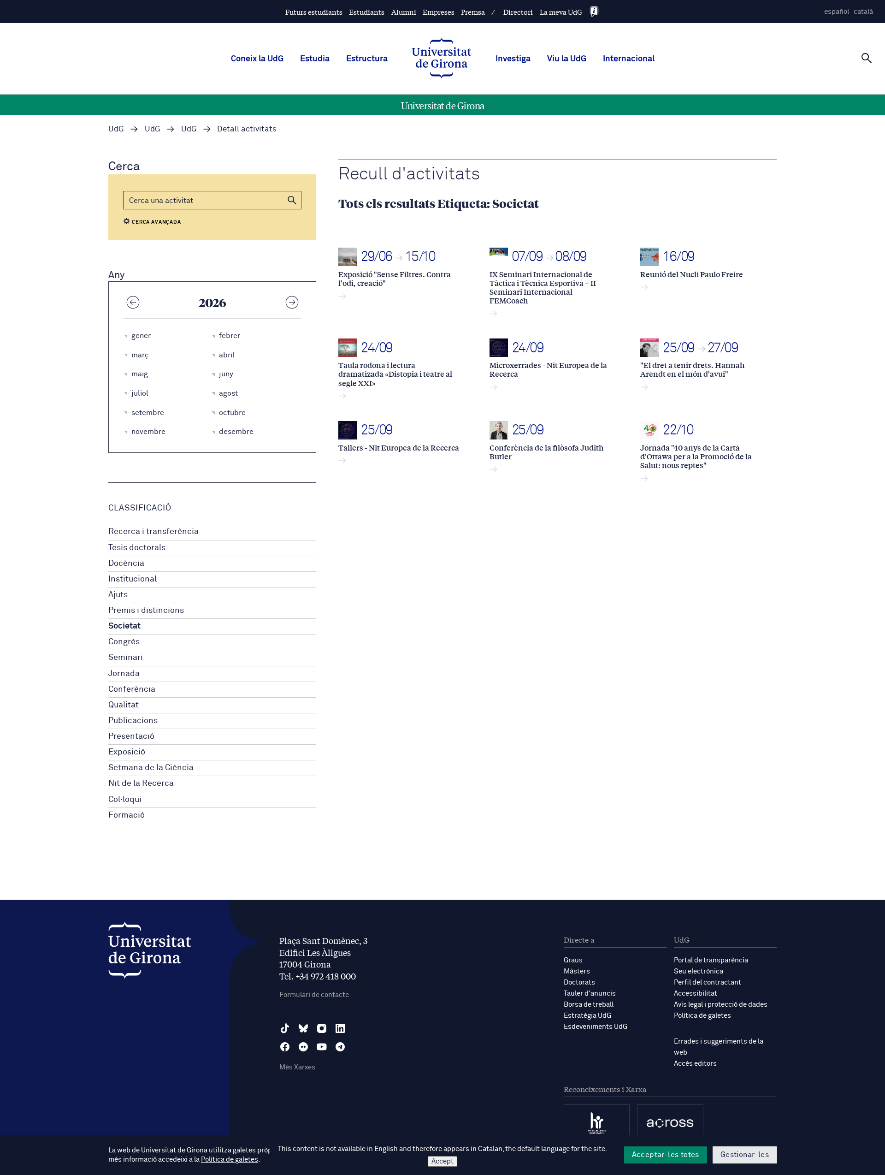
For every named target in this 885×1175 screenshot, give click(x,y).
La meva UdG (561, 11)
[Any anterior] (133, 302)
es (836, 11)
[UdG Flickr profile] (303, 1046)
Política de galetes (702, 1015)
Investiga (513, 59)
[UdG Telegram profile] (340, 1046)
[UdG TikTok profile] (284, 1028)
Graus (573, 960)
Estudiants (366, 11)
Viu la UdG (566, 59)
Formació (126, 815)
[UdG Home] (442, 59)
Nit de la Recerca (141, 783)
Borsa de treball (589, 1004)
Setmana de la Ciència (151, 768)
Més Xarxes (297, 1067)
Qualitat (123, 705)
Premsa (473, 11)
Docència (126, 563)
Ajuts (118, 595)
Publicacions (133, 721)
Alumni (403, 11)
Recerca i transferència (153, 532)
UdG (116, 129)
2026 (212, 302)
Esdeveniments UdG (595, 1026)
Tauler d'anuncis (590, 993)
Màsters (577, 971)
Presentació (131, 736)
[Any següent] (292, 302)
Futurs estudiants (313, 11)
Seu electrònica (698, 971)
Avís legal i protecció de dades (720, 1004)
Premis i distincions (146, 610)
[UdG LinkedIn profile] (340, 1028)
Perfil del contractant (707, 982)
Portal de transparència (711, 960)
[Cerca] (866, 58)
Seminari (125, 657)
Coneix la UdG (257, 59)
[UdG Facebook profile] (284, 1046)
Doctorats (579, 982)
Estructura (367, 59)
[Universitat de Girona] (149, 952)
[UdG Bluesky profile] (303, 1028)
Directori (518, 11)
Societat (124, 626)
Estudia (315, 59)
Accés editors (695, 1063)
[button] (292, 200)
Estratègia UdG (587, 1015)
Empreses (438, 11)
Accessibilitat (695, 993)
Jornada (124, 674)
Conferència (131, 689)
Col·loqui (125, 799)
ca (863, 11)
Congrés (124, 642)
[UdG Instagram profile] (321, 1028)
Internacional (629, 59)
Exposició (126, 752)
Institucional (132, 579)
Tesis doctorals (136, 548)
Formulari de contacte (314, 994)
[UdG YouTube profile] (321, 1046)
